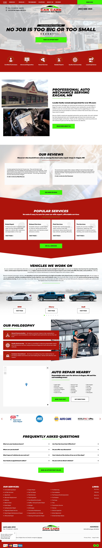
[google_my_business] (97, 545)
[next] (100, 419)
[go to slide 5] (53, 315)
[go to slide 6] (55, 315)
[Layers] (48, 368)
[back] (2, 419)
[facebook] (94, 545)
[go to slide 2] (46, 315)
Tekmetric (40, 537)
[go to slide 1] (44, 315)
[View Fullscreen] (5, 373)
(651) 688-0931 (85, 9)
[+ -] (26, 386)
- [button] (5, 370)
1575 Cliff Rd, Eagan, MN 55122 (17, 10)
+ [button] (5, 368)
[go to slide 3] (48, 315)
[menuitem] (6, 2)
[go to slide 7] (57, 315)
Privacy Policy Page (5, 538)
